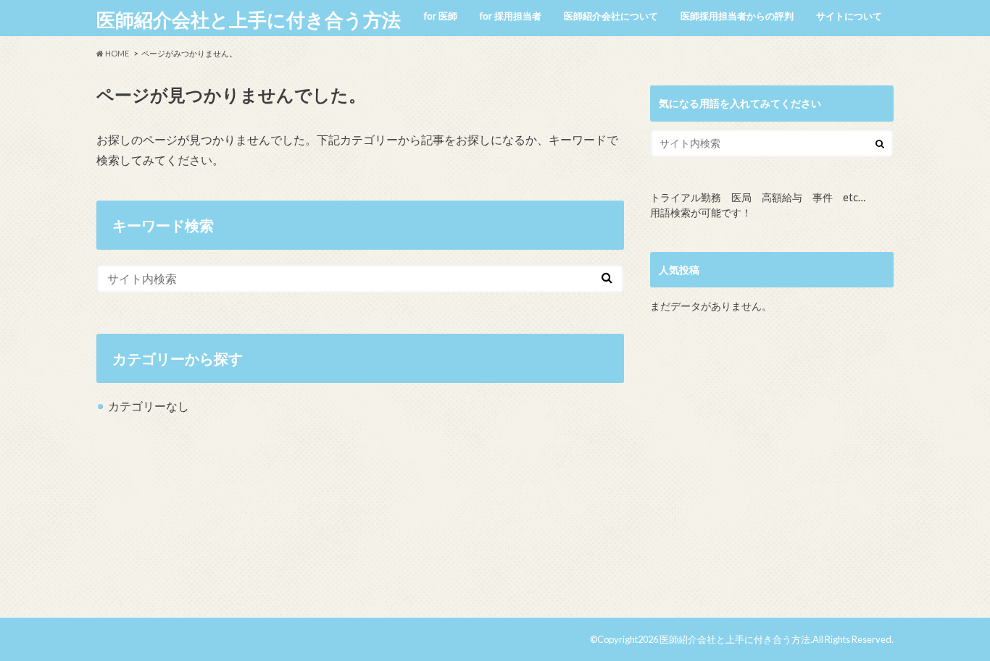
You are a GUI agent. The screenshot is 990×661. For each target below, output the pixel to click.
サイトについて (849, 16)
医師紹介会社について (611, 16)
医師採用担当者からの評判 (737, 16)
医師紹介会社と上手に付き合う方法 (248, 19)
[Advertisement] (772, 471)
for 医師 (440, 16)
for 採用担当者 (510, 16)
